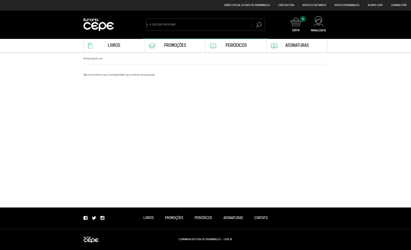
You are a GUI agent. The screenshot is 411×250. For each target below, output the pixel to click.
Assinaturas (297, 46)
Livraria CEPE (399, 5)
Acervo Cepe (375, 5)
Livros (114, 46)
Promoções (175, 46)
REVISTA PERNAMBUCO (347, 5)
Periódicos (236, 46)
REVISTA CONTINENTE (314, 5)
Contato (261, 218)
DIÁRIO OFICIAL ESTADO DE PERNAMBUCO (247, 5)
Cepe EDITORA (286, 5)
